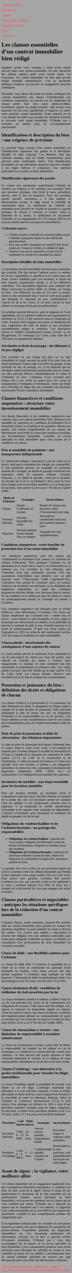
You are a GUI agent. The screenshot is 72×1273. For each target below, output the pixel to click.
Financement (8, 9)
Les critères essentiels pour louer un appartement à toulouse (35, 1269)
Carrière (6, 14)
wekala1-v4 (8, 35)
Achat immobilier (11, 4)
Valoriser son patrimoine (15, 20)
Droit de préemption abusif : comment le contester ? (31, 1266)
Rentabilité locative (12, 25)
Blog (4, 30)
